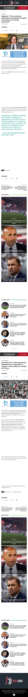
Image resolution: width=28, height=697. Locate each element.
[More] (16, 30)
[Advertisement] (14, 90)
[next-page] (4, 284)
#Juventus (17, 119)
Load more (14, 348)
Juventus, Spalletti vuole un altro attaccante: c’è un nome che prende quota (14, 251)
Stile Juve (13, 218)
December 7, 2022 (7, 135)
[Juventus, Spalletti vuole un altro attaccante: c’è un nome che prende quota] (14, 239)
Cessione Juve (7, 170)
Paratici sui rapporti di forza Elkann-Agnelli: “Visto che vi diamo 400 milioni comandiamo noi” (7, 188)
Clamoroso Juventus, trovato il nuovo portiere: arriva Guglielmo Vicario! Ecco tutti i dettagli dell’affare (17, 334)
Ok (14, 694)
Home (1, 11)
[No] (26, 693)
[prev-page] (2, 284)
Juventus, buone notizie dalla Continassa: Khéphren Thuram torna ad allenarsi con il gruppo (17, 343)
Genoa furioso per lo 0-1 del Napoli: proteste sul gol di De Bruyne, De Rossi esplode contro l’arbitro (14, 222)
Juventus (4, 11)
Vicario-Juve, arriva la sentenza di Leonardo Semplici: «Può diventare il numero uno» (14, 279)
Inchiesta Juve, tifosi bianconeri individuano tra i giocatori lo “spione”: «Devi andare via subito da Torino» (21, 188)
